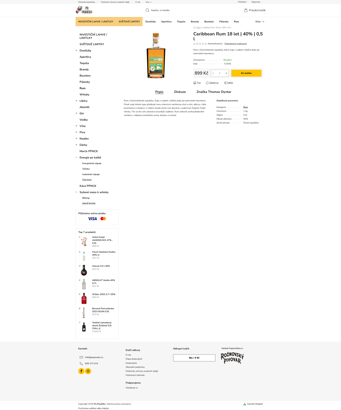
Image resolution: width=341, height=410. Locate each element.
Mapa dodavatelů (134, 358)
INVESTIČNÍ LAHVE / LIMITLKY (93, 36)
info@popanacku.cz (94, 357)
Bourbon (85, 75)
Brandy (84, 69)
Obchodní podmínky (86, 2)
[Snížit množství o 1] (213, 73)
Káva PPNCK (88, 186)
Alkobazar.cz (132, 387)
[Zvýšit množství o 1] (226, 73)
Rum (82, 88)
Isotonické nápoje (91, 174)
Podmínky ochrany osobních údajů (115, 2)
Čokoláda (87, 179)
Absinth (85, 107)
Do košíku (246, 73)
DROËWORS (88, 203)
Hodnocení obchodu (135, 375)
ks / (194, 357)
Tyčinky (86, 168)
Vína (82, 126)
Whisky (84, 94)
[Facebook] (81, 371)
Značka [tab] (214, 92)
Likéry (83, 101)
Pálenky (85, 82)
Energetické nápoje (91, 163)
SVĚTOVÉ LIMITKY (92, 44)
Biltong (86, 197)
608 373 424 (91, 363)
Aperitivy (85, 57)
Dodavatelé (131, 363)
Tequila (84, 63)
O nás (137, 2)
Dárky (83, 145)
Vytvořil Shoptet (255, 403)
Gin (82, 113)
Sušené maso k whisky (94, 192)
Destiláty (85, 50)
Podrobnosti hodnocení (236, 43)
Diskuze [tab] (180, 92)
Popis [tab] (159, 92)
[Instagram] (88, 371)
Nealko (84, 138)
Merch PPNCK (89, 151)
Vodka (84, 120)
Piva (82, 132)
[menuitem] (96, 21)
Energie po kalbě (90, 157)
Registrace (256, 2)
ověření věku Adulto (99, 408)
